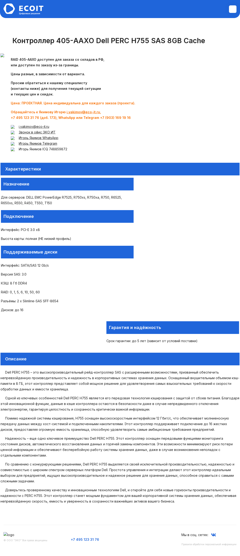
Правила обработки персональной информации (208, 544)
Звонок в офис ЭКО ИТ (37, 132)
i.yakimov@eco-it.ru (83, 112)
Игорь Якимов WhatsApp (38, 138)
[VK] (213, 535)
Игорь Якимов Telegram (38, 143)
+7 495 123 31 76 (85, 539)
